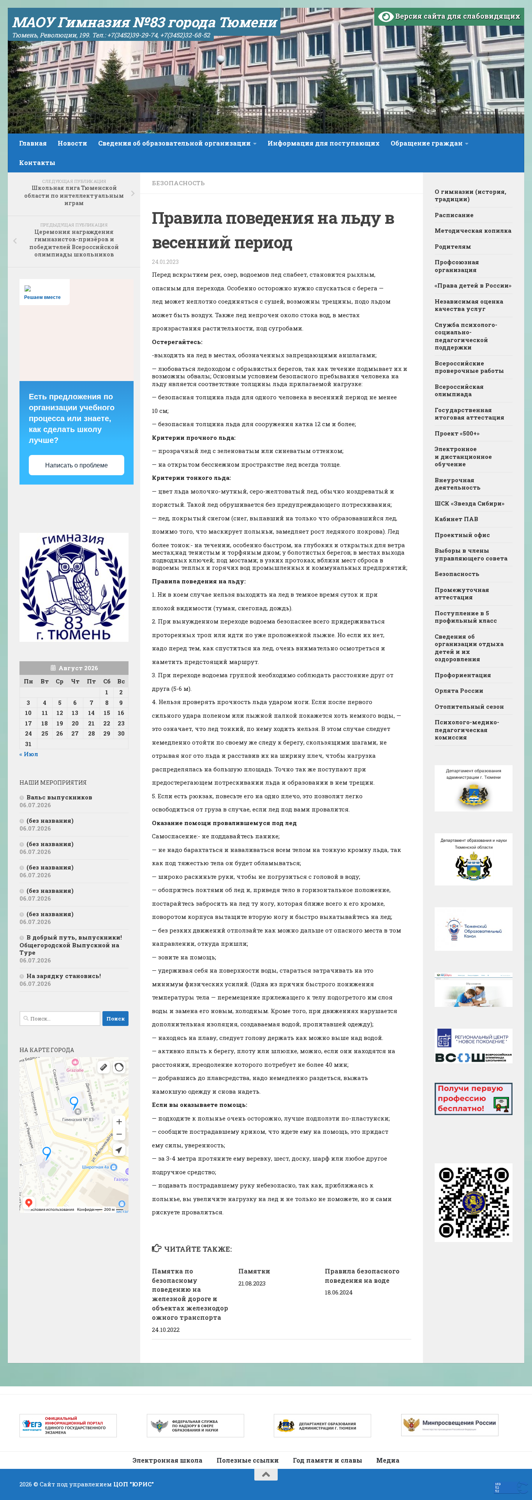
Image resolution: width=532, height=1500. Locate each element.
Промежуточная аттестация (462, 593)
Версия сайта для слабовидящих (457, 16)
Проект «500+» (457, 433)
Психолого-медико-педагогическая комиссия (467, 729)
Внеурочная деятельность (458, 484)
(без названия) (50, 820)
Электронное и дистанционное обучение (463, 456)
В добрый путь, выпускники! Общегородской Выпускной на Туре (70, 944)
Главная (33, 143)
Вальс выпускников (59, 797)
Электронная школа (167, 1460)
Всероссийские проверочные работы (469, 367)
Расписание (454, 215)
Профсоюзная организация (457, 266)
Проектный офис (462, 535)
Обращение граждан (427, 143)
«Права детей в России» (473, 285)
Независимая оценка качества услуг (469, 305)
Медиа (388, 1460)
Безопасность (178, 183)
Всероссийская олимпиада (459, 390)
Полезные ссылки (248, 1460)
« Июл (28, 754)
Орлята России (459, 690)
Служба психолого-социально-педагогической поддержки (466, 336)
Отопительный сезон (469, 706)
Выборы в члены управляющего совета (471, 554)
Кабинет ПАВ (456, 519)
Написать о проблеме (76, 465)
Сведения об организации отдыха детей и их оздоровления (469, 647)
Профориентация (463, 675)
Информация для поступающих (324, 143)
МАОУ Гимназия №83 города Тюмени (144, 21)
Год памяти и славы (327, 1460)
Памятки (254, 1271)
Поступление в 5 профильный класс (466, 617)
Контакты (37, 162)
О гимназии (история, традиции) (470, 195)
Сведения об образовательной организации (174, 143)
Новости (72, 143)
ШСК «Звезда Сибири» (469, 503)
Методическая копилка (473, 230)
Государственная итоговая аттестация (469, 414)
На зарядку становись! (63, 976)
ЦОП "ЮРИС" (133, 1484)
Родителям (453, 246)
